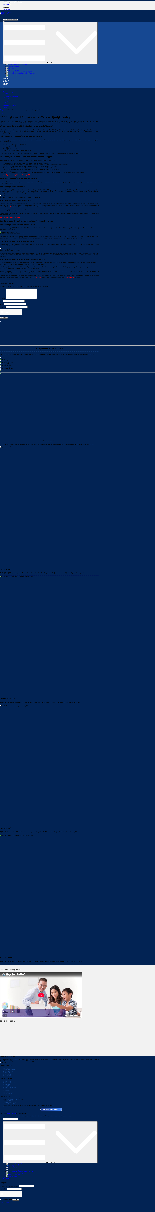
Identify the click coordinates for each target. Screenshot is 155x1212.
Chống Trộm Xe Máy (13, 66)
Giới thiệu (6, 80)
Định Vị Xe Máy (30, 73)
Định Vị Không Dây (13, 70)
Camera (25, 64)
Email (2, 304)
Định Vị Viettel (7, 1081)
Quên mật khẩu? (4, 1202)
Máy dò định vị (7, 1093)
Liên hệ (5, 84)
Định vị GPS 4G (12, 68)
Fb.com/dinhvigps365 (9, 1103)
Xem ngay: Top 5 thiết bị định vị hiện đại (11, 217)
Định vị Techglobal (8, 1086)
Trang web (3, 307)
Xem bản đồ (6, 1107)
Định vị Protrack (8, 1084)
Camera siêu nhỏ (8, 1092)
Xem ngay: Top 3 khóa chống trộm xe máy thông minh (15, 175)
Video (5, 81)
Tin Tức (5, 83)
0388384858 (6, 9)
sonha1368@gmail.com (9, 1102)
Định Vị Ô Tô (29, 72)
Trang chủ (6, 78)
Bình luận (3, 298)
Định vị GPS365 (11, 1113)
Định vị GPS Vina (8, 1089)
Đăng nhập (15, 1199)
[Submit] (4, 21)
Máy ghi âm (6, 1090)
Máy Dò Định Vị (12, 77)
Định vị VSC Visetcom (9, 1087)
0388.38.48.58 (12, 1099)
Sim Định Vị (17, 75)
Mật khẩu (3, 1189)
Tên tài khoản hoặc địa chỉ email (9, 1186)
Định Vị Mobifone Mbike (10, 1083)
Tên (1, 301)
